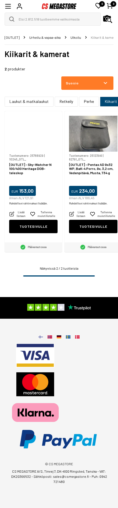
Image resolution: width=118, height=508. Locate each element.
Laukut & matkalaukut (29, 101)
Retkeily (66, 101)
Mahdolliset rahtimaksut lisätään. (28, 203)
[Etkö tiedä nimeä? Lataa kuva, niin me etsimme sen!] (107, 19)
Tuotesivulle (33, 226)
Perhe (89, 101)
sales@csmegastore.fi (71, 476)
